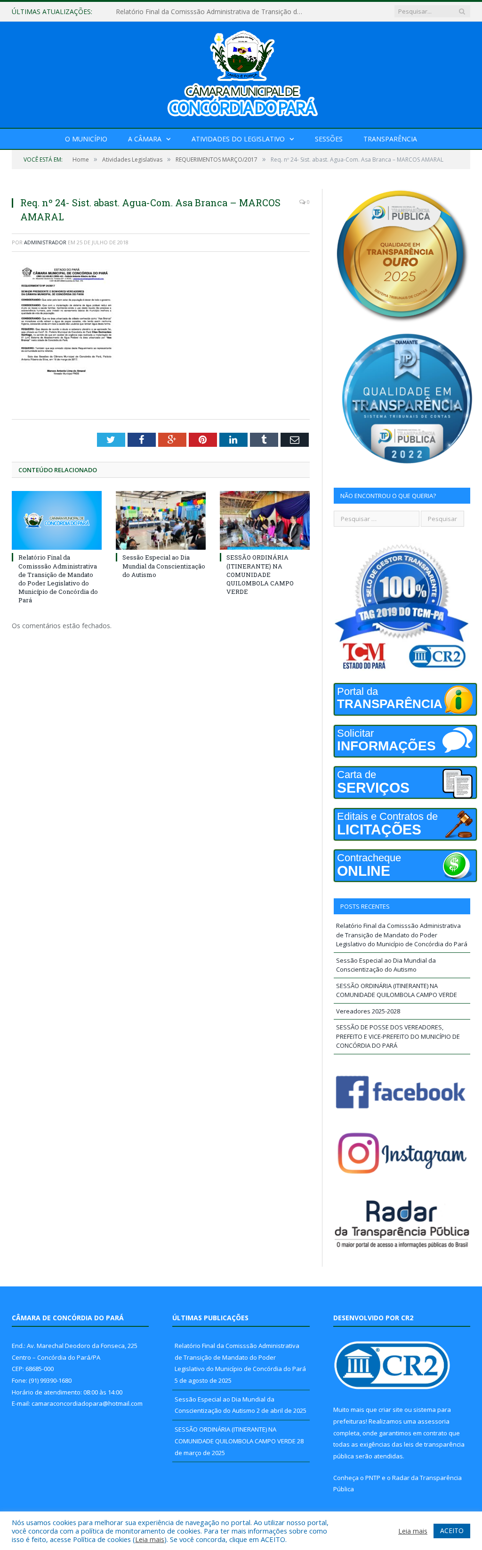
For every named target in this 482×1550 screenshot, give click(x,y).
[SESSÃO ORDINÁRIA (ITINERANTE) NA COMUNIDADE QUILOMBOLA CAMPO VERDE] (265, 520)
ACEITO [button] (452, 1530)
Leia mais (149, 1539)
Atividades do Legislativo (238, 138)
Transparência (390, 138)
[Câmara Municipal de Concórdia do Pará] (241, 73)
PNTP (372, 1477)
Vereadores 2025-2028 (368, 1011)
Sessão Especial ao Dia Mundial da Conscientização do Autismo (212, 12)
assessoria (434, 1421)
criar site (390, 1409)
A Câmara (144, 138)
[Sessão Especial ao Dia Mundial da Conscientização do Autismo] (161, 520)
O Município (86, 138)
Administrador (45, 242)
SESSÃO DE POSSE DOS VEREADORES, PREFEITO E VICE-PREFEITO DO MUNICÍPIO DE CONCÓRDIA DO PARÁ (398, 1036)
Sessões (329, 138)
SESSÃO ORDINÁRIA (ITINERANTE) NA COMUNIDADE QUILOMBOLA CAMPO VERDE (260, 574)
